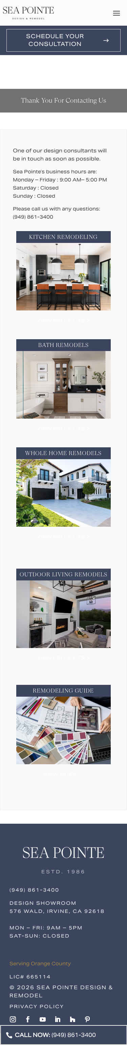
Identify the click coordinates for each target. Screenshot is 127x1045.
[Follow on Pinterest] (87, 1019)
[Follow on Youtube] (43, 1019)
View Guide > (63, 774)
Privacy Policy (36, 1006)
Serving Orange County (40, 964)
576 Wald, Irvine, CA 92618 (57, 911)
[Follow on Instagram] (13, 1019)
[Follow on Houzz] (72, 1019)
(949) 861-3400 (34, 890)
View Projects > (63, 320)
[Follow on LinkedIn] (57, 1019)
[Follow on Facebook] (28, 1019)
